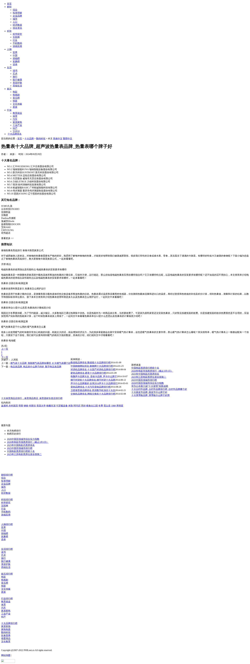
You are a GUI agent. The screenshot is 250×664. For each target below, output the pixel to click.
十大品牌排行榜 (9, 623)
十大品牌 (29, 138)
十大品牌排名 (15, 134)
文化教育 (5, 641)
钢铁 (26, 405)
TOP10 (16, 131)
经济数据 (17, 25)
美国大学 (41, 405)
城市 (15, 19)
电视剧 (16, 95)
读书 (15, 70)
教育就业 (17, 113)
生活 (9, 67)
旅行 (15, 76)
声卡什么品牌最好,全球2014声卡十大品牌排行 (94, 383)
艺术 (15, 73)
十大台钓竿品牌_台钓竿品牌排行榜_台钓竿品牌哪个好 (159, 389)
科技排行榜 (7, 499)
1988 (113, 405)
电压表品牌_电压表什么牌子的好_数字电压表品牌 (35, 366)
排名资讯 (17, 28)
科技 (9, 31)
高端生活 (17, 86)
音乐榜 (16, 98)
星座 (15, 107)
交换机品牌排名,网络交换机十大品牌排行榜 (93, 394)
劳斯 (21, 405)
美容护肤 (17, 82)
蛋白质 (107, 405)
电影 (15, 92)
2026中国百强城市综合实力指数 (147, 383)
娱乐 (9, 89)
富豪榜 (16, 61)
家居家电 (17, 122)
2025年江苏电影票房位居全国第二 (148, 377)
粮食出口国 (92, 405)
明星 (15, 101)
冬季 (100, 405)
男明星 (119, 405)
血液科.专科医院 (9, 405)
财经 (9, 6)
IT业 (15, 40)
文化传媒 (17, 104)
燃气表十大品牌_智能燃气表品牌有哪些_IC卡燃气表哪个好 (40, 363)
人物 (9, 49)
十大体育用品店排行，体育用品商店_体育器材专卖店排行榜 (31, 398)
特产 (15, 128)
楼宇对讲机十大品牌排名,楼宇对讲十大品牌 (93, 380)
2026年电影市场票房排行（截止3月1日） (152, 371)
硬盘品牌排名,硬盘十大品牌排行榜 (88, 373)
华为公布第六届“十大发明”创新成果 (149, 386)
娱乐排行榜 (7, 574)
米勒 (70, 405)
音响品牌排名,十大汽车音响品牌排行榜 (91, 387)
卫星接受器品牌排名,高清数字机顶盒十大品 (93, 390)
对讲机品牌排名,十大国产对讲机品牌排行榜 (93, 369)
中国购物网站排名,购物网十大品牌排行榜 (92, 366)
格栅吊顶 (51, 405)
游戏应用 (17, 46)
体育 (15, 116)
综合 (15, 10)
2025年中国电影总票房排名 (145, 374)
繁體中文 (67, 138)
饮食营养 (5, 635)
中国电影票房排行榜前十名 (145, 368)
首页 (9, 3)
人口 (15, 22)
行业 (9, 110)
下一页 (4, 357)
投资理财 (17, 13)
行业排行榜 (7, 598)
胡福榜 (16, 58)
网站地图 (5, 655)
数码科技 (40, 138)
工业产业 (17, 125)
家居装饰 (5, 626)
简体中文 (57, 138)
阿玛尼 (76, 405)
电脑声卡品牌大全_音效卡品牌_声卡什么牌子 (94, 376)
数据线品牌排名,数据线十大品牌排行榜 (91, 362)
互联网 (16, 37)
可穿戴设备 (62, 405)
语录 (15, 64)
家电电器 (5, 629)
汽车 (15, 119)
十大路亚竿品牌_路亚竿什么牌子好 (149, 392)
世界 (15, 52)
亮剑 (83, 405)
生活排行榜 (7, 549)
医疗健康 (17, 79)
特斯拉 (32, 405)
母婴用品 (5, 638)
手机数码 (17, 43)
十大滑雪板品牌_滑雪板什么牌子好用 (150, 395)
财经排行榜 (7, 475)
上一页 (4, 349)
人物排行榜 (7, 524)
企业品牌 (17, 16)
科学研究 (17, 34)
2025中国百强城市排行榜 (144, 380)
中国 (15, 55)
